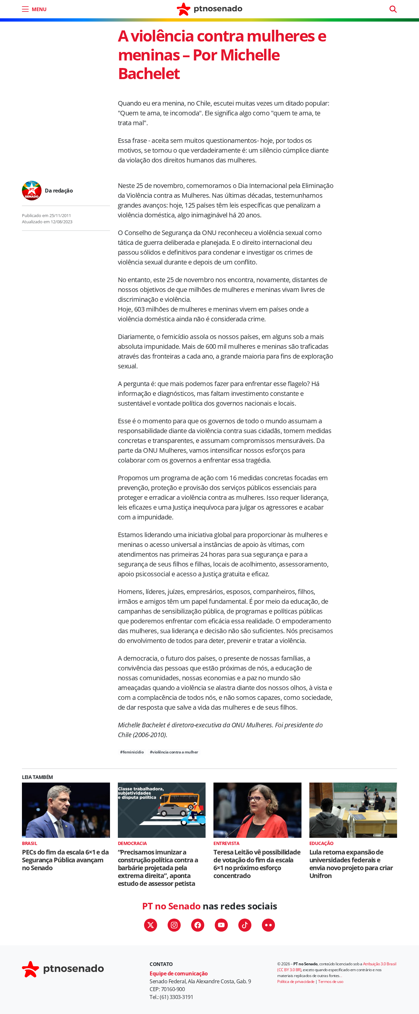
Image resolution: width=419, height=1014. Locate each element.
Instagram (174, 925)
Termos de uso (330, 981)
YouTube (221, 925)
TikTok (244, 925)
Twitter (150, 925)
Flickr (268, 925)
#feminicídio (131, 752)
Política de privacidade (296, 981)
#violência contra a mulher (174, 752)
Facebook (197, 925)
